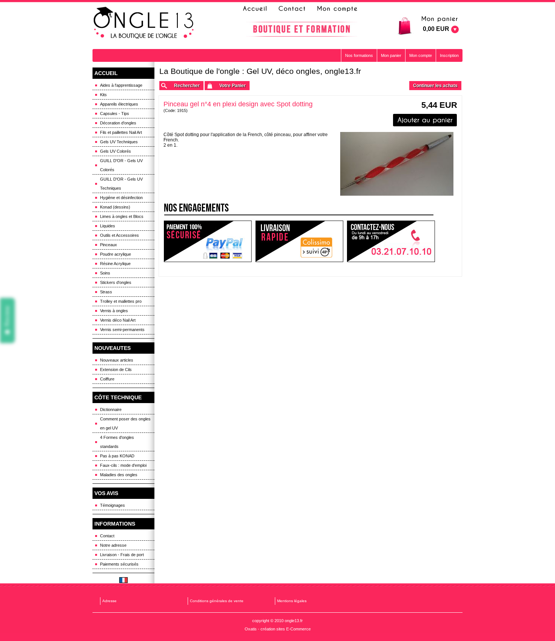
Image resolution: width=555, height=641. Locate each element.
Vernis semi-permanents (122, 329)
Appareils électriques (119, 104)
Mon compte (420, 55)
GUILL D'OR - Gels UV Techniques (121, 183)
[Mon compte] (337, 8)
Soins (105, 273)
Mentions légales (292, 601)
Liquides (107, 226)
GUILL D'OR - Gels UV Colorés (121, 165)
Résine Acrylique (115, 263)
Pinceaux (108, 244)
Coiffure (107, 379)
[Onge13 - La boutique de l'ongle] (144, 23)
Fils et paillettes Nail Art (121, 132)
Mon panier (391, 55)
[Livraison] (300, 241)
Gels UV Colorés (115, 151)
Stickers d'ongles (115, 282)
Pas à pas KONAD (117, 456)
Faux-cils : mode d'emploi (123, 465)
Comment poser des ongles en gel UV (125, 423)
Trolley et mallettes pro (121, 301)
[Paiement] (207, 241)
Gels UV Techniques (119, 142)
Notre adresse (113, 545)
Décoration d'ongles (118, 123)
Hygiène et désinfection (121, 197)
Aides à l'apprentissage (121, 85)
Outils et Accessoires (119, 235)
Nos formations (359, 55)
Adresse (109, 601)
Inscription (449, 55)
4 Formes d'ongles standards (117, 442)
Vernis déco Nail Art (118, 320)
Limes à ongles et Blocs (121, 216)
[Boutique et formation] (301, 29)
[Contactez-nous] (290, 8)
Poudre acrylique (115, 254)
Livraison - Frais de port (122, 554)
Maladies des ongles (118, 474)
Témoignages (112, 505)
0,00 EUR (436, 29)
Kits (103, 94)
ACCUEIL (106, 73)
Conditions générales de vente (217, 601)
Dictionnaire (111, 409)
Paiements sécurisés (119, 564)
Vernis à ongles (114, 310)
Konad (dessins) (115, 207)
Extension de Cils (116, 369)
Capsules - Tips (114, 113)
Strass (106, 292)
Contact (107, 536)
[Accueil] (257, 8)
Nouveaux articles (116, 360)
